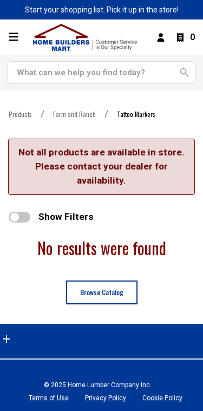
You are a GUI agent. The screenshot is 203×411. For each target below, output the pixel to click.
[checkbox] (19, 217)
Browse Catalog (101, 292)
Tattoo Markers (136, 114)
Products (20, 114)
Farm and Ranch (74, 114)
